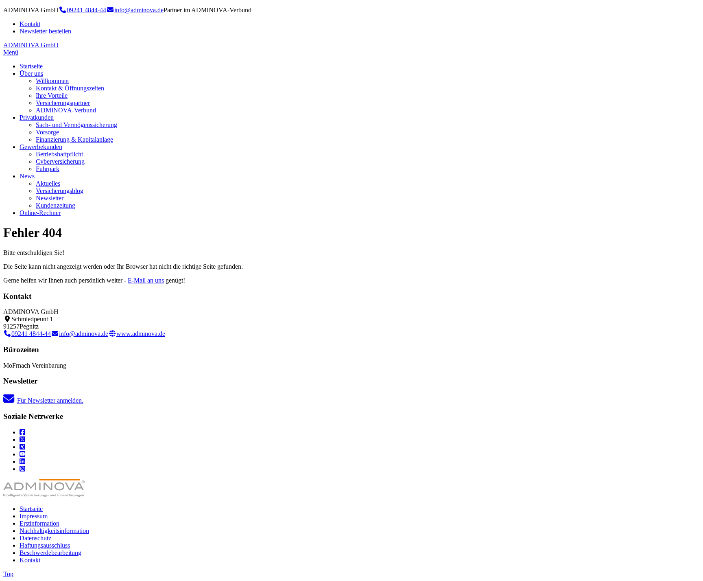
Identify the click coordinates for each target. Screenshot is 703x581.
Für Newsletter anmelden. (50, 400)
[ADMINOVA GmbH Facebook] (22, 432)
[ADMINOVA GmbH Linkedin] (22, 461)
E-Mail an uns (146, 280)
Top (8, 573)
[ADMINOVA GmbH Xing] (22, 446)
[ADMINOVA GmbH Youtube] (22, 454)
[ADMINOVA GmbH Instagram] (22, 468)
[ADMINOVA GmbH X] (22, 439)
